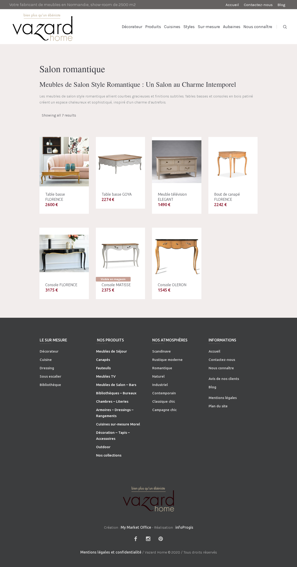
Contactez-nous (222, 360)
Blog (212, 387)
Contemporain (164, 393)
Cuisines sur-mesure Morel (118, 424)
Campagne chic (164, 410)
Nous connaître (221, 368)
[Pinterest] (160, 538)
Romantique (162, 368)
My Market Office (136, 527)
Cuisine (46, 360)
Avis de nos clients (224, 379)
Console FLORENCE (61, 285)
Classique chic (163, 401)
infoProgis (184, 527)
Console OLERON (172, 285)
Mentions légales (223, 398)
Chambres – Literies (112, 401)
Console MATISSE (116, 285)
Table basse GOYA (117, 194)
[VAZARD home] (148, 499)
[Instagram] (148, 538)
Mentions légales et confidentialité (110, 552)
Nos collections (108, 455)
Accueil (214, 351)
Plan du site (218, 406)
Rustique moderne (167, 360)
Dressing (47, 368)
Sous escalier (50, 376)
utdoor (104, 447)
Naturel (158, 376)
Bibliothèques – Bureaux (116, 393)
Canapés (103, 360)
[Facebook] (135, 538)
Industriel (160, 385)
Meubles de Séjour (111, 351)
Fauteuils (103, 368)
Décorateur (49, 351)
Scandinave (161, 351)
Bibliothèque (50, 385)
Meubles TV (106, 376)
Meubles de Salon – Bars (116, 385)
